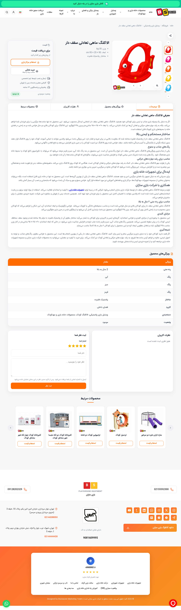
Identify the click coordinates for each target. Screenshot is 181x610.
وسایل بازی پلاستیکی (152, 25)
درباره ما (73, 12)
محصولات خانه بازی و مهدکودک (136, 12)
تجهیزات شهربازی (117, 583)
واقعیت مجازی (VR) (109, 588)
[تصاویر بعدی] (168, 96)
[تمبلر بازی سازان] (137, 510)
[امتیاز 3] (77, 346)
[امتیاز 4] (73, 346)
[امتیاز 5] (69, 346)
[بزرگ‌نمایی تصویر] (157, 85)
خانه (150, 12)
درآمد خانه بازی (102, 583)
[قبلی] (140, 85)
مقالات (49, 12)
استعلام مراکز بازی (28, 62)
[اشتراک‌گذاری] (170, 35)
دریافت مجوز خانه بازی (36, 12)
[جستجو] (7, 12)
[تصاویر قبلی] (168, 43)
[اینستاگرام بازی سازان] (174, 510)
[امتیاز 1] (84, 346)
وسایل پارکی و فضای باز (90, 12)
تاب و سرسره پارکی (60, 583)
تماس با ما (74, 583)
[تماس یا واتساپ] (6, 603)
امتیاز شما (82, 341)
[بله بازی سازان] (166, 518)
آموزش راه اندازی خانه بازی (87, 588)
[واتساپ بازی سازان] (151, 510)
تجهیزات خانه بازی (134, 583)
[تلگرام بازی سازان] (174, 518)
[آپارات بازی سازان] (159, 510)
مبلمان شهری (45, 583)
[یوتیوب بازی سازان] (129, 510)
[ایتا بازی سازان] (159, 518)
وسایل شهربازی (112, 12)
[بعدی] (133, 85)
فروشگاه (165, 25)
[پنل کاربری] (13, 12)
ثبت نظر (48, 386)
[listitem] (168, 50)
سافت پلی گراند (87, 583)
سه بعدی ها (69, 588)
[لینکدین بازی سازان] (144, 510)
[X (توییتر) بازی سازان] (166, 510)
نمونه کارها (61, 12)
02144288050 (51, 517)
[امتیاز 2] (80, 346)
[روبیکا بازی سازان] (151, 518)
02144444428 (51, 536)
